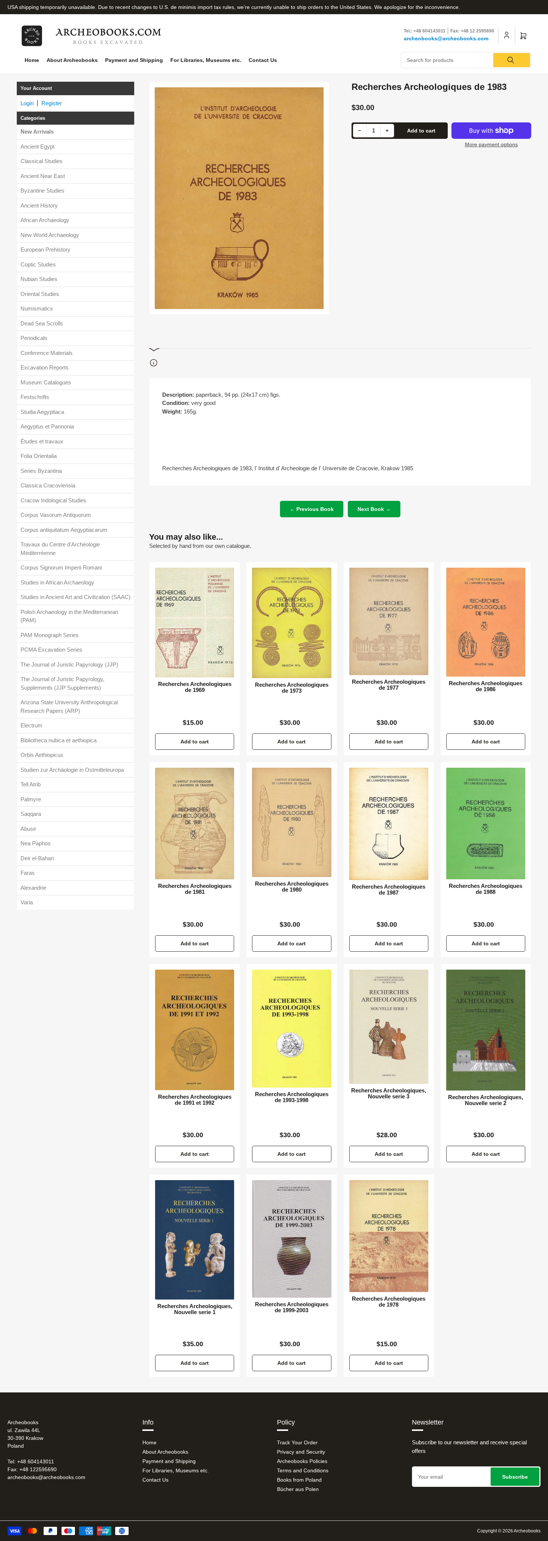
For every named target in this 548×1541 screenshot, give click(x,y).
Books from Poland (299, 1480)
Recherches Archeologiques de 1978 (388, 1302)
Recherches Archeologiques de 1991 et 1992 (195, 1100)
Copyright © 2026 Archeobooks (509, 1531)
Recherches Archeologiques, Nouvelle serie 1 (194, 1309)
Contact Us (263, 60)
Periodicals (34, 338)
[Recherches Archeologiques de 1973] (291, 623)
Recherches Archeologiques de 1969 (195, 687)
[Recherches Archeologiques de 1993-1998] (291, 1029)
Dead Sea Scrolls (42, 323)
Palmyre (31, 799)
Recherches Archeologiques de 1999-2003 (291, 1307)
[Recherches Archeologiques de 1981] (194, 823)
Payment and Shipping (134, 60)
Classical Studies (42, 161)
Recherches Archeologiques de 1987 (388, 890)
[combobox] (466, 60)
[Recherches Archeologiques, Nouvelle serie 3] (388, 1027)
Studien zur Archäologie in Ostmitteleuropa (72, 770)
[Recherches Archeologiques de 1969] (194, 622)
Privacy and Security (301, 1452)
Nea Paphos (36, 843)
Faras (28, 873)
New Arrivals (37, 131)
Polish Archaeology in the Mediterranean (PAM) (69, 616)
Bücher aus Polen (298, 1489)
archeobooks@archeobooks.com (446, 38)
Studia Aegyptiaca (42, 412)
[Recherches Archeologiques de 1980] (291, 822)
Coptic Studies (38, 264)
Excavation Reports (45, 367)
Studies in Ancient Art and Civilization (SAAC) (75, 597)
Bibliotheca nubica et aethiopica (59, 740)
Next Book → (374, 509)
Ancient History (39, 205)
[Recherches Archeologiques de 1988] (485, 823)
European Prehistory (45, 249)
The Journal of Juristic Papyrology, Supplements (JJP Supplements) (62, 683)
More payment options (491, 144)
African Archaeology (45, 220)
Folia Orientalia (39, 456)
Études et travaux (42, 441)
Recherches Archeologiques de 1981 (195, 889)
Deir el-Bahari (37, 858)
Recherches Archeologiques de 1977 (388, 685)
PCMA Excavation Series (51, 649)
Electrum (31, 725)
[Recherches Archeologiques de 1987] (388, 824)
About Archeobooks (72, 60)
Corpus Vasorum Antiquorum (56, 515)
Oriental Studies (40, 294)
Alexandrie (33, 888)
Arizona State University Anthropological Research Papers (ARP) (69, 706)
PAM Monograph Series (50, 635)
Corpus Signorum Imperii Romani (61, 567)
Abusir (28, 829)
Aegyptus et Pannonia (47, 426)
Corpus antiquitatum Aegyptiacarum (64, 530)
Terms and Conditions (302, 1470)
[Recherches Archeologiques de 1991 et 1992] (194, 1030)
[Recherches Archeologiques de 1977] (388, 621)
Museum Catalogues (46, 382)
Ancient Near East (43, 176)
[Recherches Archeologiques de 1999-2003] (291, 1239)
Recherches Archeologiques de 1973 (291, 688)
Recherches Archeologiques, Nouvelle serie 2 (485, 1100)
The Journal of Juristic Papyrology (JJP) (69, 664)
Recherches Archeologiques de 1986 (485, 686)
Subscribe (515, 1477)
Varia (27, 902)
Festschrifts (35, 397)
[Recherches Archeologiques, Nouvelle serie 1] (194, 1240)
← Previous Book (312, 509)
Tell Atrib (31, 784)
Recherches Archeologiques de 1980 (291, 887)
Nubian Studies (39, 279)
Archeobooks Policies (302, 1461)
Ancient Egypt (37, 146)
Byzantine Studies (42, 190)
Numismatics (37, 308)
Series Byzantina (41, 471)
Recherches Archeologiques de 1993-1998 (291, 1097)
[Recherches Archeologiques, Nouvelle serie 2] (485, 1030)
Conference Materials (47, 353)
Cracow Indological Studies (53, 500)
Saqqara (31, 814)
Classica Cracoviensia (48, 485)
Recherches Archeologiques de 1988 (485, 889)
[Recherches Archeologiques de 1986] (485, 622)
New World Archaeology (50, 235)
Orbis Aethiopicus (42, 755)
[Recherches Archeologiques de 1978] (388, 1236)
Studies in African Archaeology (57, 582)
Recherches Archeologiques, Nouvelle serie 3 (388, 1093)
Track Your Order (297, 1442)
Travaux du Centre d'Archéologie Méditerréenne (60, 548)
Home (32, 60)
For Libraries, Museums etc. (205, 60)
